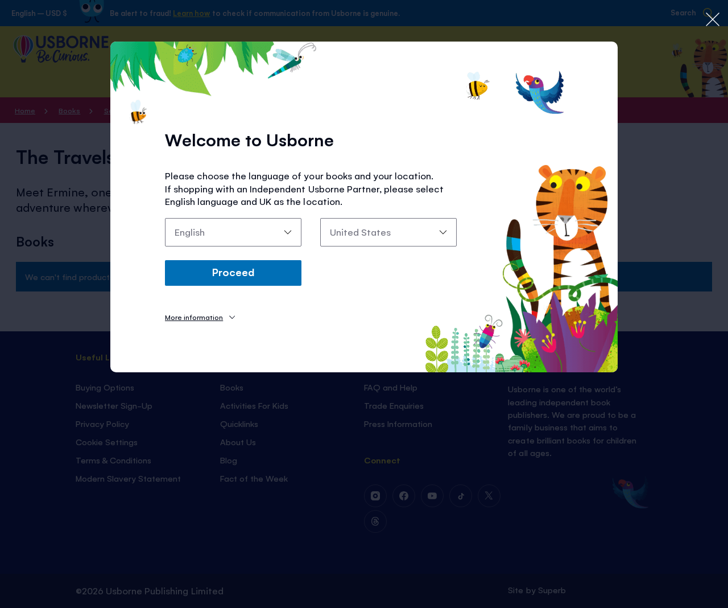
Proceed (233, 271)
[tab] (200, 317)
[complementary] (364, 304)
